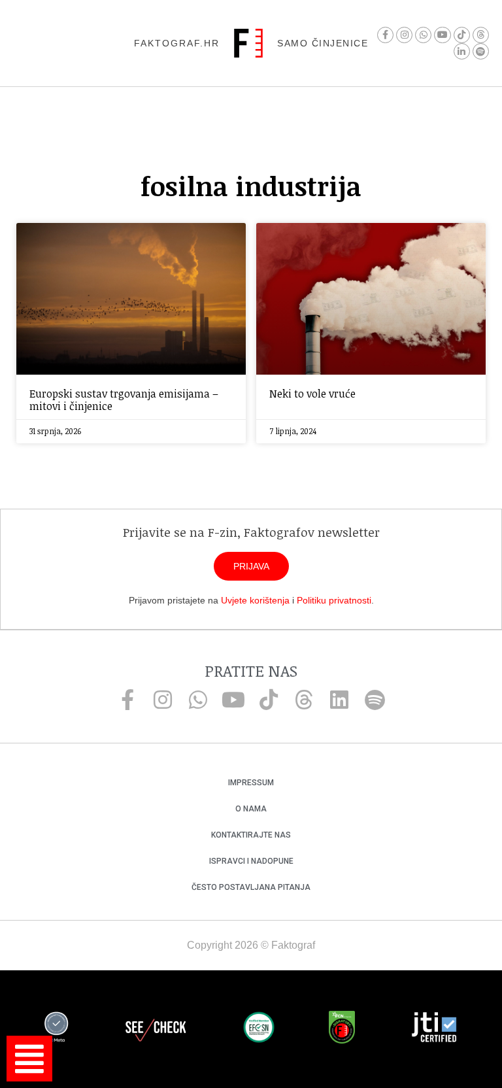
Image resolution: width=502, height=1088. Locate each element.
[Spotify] (481, 51)
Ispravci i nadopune (251, 861)
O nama (251, 808)
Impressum (251, 782)
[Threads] (481, 35)
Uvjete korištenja (255, 600)
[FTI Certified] (434, 1029)
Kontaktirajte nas (251, 835)
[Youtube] (442, 35)
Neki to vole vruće (312, 393)
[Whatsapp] (423, 35)
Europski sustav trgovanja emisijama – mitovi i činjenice (123, 399)
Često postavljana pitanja (251, 887)
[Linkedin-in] (462, 51)
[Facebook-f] (385, 35)
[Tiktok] (462, 35)
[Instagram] (404, 35)
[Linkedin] (339, 699)
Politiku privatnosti (334, 600)
